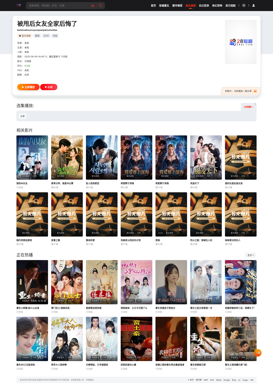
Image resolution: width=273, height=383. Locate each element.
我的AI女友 (21, 183)
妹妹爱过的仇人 (232, 240)
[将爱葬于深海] (136, 157)
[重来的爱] (102, 214)
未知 (26, 43)
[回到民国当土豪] (136, 339)
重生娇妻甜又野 (198, 364)
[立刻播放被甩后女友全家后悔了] (241, 42)
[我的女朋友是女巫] (241, 157)
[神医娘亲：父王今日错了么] (136, 282)
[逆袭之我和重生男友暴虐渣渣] (171, 339)
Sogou (245, 380)
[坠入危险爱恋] (102, 157)
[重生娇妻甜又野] (206, 339)
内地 (55, 35)
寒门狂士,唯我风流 (60, 308)
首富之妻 (55, 240)
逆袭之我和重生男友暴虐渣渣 (169, 364)
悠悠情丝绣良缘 (93, 308)
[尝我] (171, 214)
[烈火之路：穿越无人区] (206, 214)
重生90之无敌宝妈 (25, 364)
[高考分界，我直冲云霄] (67, 157)
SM (251, 380)
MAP (206, 380)
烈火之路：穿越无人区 (201, 240)
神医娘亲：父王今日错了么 (134, 308)
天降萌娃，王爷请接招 (97, 364)
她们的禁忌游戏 (24, 240)
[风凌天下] (206, 157)
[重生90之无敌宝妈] (32, 339)
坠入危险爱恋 (92, 183)
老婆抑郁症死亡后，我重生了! (240, 308)
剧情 (37, 35)
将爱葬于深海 (127, 183)
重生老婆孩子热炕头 (165, 308)
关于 (192, 380)
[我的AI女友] (32, 157)
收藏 (50, 87)
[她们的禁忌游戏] (32, 214)
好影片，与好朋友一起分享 (238, 91)
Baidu (218, 380)
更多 (250, 255)
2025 (46, 35)
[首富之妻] (67, 214)
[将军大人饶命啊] (67, 339)
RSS (212, 380)
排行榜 (199, 380)
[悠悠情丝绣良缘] (102, 282)
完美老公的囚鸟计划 (131, 240)
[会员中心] (253, 5)
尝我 (157, 240)
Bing (234, 380)
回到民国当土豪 (128, 364)
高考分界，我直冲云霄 (62, 183)
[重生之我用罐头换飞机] (241, 339)
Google (227, 380)
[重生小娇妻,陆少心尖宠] (32, 282)
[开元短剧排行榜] (94, 5)
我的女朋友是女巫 (234, 183)
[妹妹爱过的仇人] (241, 214)
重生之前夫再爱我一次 (201, 308)
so (239, 380)
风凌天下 (194, 183)
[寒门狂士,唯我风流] (67, 282)
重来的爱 (90, 240)
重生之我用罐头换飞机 (236, 364)
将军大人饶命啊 (59, 364)
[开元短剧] (18, 5)
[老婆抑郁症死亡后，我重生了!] (241, 282)
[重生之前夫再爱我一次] (206, 282)
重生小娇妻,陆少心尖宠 (27, 308)
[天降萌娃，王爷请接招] (102, 339)
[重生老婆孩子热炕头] (171, 282)
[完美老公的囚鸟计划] (136, 214)
